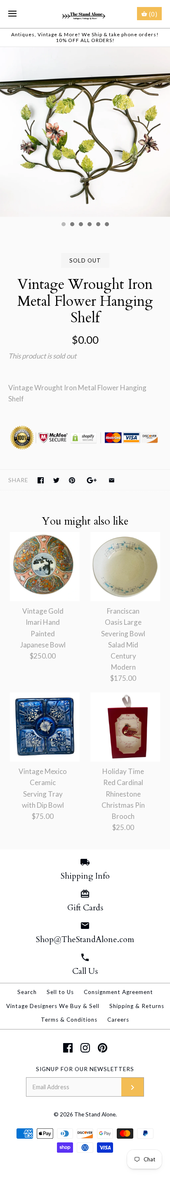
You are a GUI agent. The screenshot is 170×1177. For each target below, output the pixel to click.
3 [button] (80, 225)
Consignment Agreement (118, 992)
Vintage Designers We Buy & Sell (52, 1006)
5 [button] (98, 225)
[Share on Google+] (92, 480)
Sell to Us (60, 992)
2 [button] (72, 225)
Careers (118, 1019)
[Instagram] (85, 1048)
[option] (85, 132)
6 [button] (106, 225)
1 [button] (63, 225)
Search (27, 992)
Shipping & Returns (136, 1006)
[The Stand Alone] (85, 14)
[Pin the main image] (72, 480)
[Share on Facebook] (41, 480)
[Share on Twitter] (56, 480)
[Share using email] (112, 480)
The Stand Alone (95, 1114)
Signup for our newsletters (85, 1069)
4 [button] (89, 225)
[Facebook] (68, 1048)
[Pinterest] (102, 1048)
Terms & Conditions (69, 1019)
